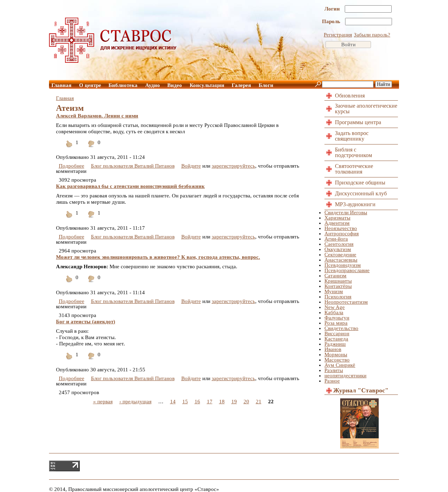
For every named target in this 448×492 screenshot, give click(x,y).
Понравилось (69, 218)
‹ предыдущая (135, 401)
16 (197, 401)
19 (234, 401)
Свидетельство (341, 328)
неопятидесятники (345, 375)
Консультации (207, 85)
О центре (90, 85)
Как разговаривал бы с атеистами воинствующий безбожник (130, 186)
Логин (332, 9)
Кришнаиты (338, 281)
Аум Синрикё (339, 365)
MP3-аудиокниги (355, 204)
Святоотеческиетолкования (354, 169)
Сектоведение (340, 254)
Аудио (152, 85)
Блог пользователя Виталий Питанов (133, 166)
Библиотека (123, 85)
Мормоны (335, 354)
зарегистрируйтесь (233, 166)
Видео (174, 85)
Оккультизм (337, 249)
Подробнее (71, 166)
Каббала (333, 312)
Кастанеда (336, 339)
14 (173, 401)
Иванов (332, 349)
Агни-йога (336, 239)
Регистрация (338, 35)
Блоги (266, 85)
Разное (332, 381)
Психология (337, 296)
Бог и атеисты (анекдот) (85, 321)
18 (222, 401)
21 (258, 401)
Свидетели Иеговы (345, 212)
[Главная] (113, 61)
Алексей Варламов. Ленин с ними (97, 116)
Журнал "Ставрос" (360, 390)
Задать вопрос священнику (352, 136)
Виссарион (336, 333)
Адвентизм (337, 223)
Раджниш (335, 344)
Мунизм (333, 291)
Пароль (332, 21)
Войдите (191, 166)
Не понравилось (91, 218)
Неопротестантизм (346, 302)
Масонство (337, 360)
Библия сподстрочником (353, 152)
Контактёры (338, 286)
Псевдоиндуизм (342, 265)
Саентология (339, 244)
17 (209, 401)
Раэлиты (333, 370)
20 (246, 401)
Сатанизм (335, 275)
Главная (61, 85)
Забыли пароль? (372, 35)
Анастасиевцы (340, 260)
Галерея (241, 85)
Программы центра (358, 122)
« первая (103, 401)
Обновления (350, 96)
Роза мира (336, 323)
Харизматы (337, 218)
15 (185, 401)
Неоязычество (340, 228)
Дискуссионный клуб (361, 193)
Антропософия (341, 233)
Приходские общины (360, 183)
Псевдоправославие (347, 270)
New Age (334, 307)
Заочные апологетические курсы (366, 108)
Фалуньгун (336, 318)
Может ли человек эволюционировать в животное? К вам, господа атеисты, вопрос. (158, 257)
